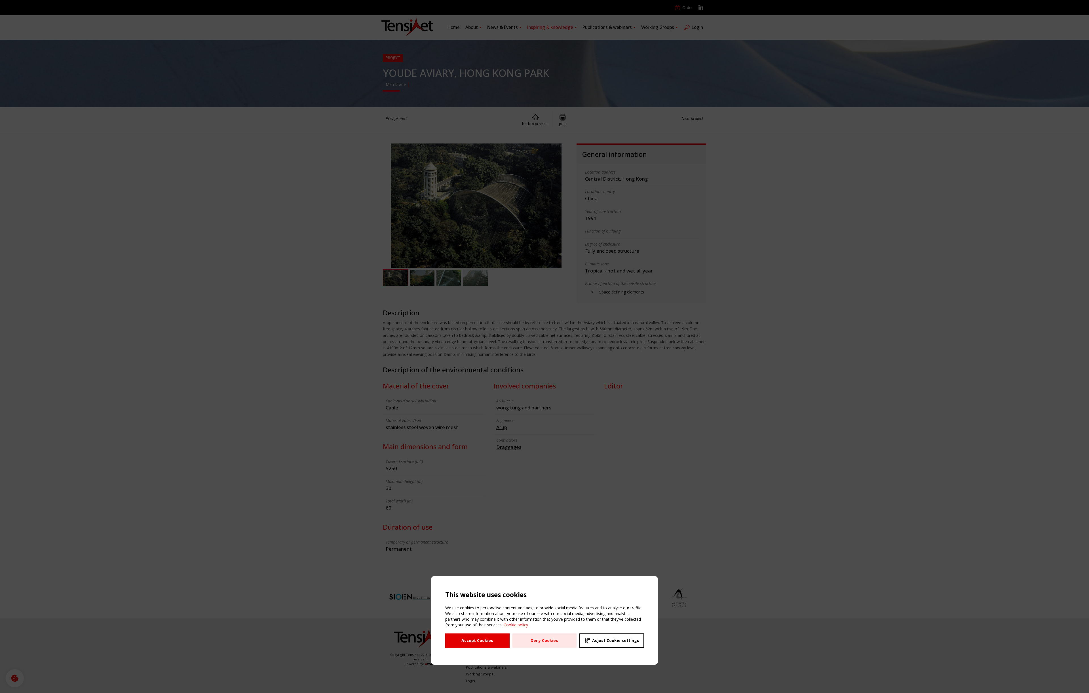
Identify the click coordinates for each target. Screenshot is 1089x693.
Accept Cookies (477, 640)
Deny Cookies (544, 640)
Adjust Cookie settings (615, 640)
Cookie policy (516, 624)
